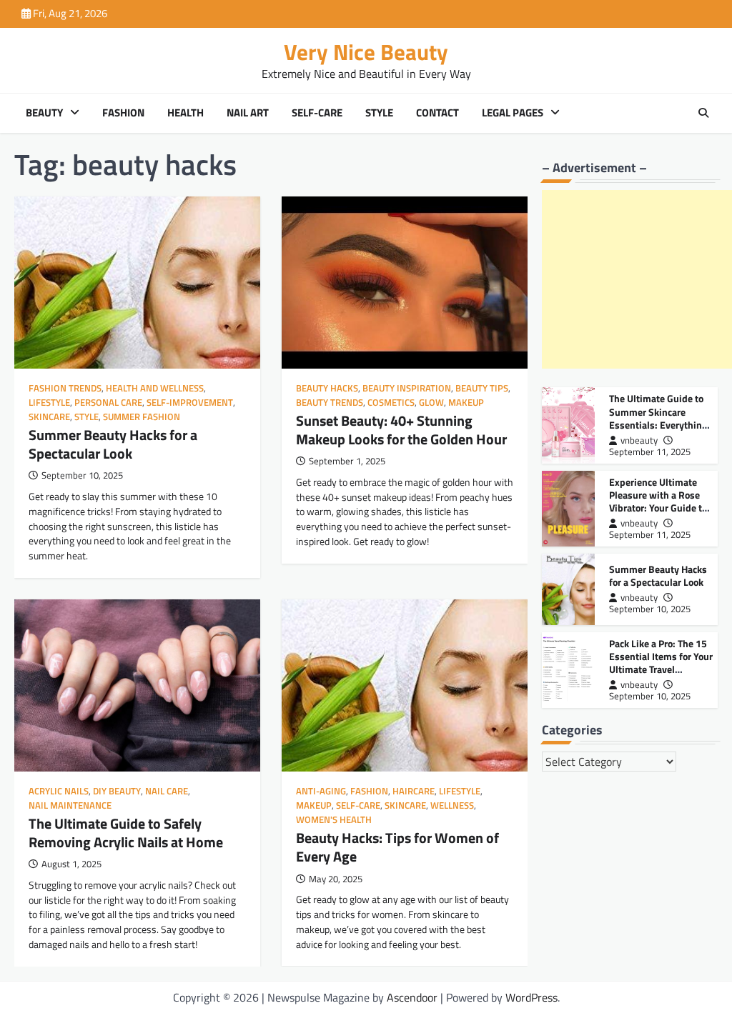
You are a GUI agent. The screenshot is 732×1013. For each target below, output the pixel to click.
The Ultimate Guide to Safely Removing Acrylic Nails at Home (126, 832)
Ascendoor (412, 997)
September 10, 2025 (650, 609)
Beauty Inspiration (406, 388)
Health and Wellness (155, 388)
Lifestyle (49, 402)
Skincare (49, 416)
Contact (437, 113)
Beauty (44, 113)
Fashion (123, 113)
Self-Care (317, 113)
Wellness (452, 805)
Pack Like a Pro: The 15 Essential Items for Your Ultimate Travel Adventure (661, 662)
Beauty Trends (329, 402)
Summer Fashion (141, 416)
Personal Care (108, 402)
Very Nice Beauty (366, 52)
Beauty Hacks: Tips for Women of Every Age (397, 847)
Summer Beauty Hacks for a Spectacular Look (113, 444)
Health (185, 113)
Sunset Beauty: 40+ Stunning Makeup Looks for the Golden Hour (401, 429)
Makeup (466, 402)
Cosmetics (391, 402)
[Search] (703, 113)
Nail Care (166, 791)
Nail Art (248, 113)
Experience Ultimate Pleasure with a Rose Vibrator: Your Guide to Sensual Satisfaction (658, 501)
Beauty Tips (481, 388)
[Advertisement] (637, 279)
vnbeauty (639, 440)
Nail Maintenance (70, 805)
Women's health (334, 819)
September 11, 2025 (650, 452)
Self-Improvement (190, 402)
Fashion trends (65, 388)
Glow (431, 402)
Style (379, 113)
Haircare (413, 791)
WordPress (531, 997)
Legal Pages (512, 113)
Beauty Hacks (327, 388)
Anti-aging (321, 791)
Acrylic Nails (59, 791)
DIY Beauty (117, 791)
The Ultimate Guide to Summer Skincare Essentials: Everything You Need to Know (658, 417)
